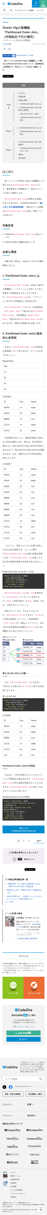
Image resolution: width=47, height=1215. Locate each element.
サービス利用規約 (16, 1190)
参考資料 (22, 158)
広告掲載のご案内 (35, 1094)
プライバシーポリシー (17, 1193)
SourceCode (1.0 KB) (24, 55)
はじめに (22, 93)
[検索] (5, 10)
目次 (23, 85)
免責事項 (13, 1183)
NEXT (39, 841)
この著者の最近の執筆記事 (26, 938)
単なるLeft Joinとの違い (29, 113)
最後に (21, 154)
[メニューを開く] (4, 4)
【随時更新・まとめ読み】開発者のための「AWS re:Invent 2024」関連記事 (23, 885)
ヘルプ (12, 1172)
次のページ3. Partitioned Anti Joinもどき (23, 829)
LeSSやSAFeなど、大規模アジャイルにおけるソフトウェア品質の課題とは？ (24, 897)
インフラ (40, 10)
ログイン (25, 1039)
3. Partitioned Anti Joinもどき (30, 127)
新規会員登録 (24, 1033)
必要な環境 (23, 100)
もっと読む (9, 901)
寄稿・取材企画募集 (13, 1094)
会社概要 (13, 1186)
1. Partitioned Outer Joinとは (30, 104)
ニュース (7, 1104)
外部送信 (13, 1197)
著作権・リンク (15, 1176)
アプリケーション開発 (24, 10)
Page (9, 131)
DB (4, 49)
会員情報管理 (14, 1179)
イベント (7, 1115)
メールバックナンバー (25, 1026)
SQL (9, 49)
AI (11, 10)
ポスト (9, 76)
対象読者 (22, 96)
